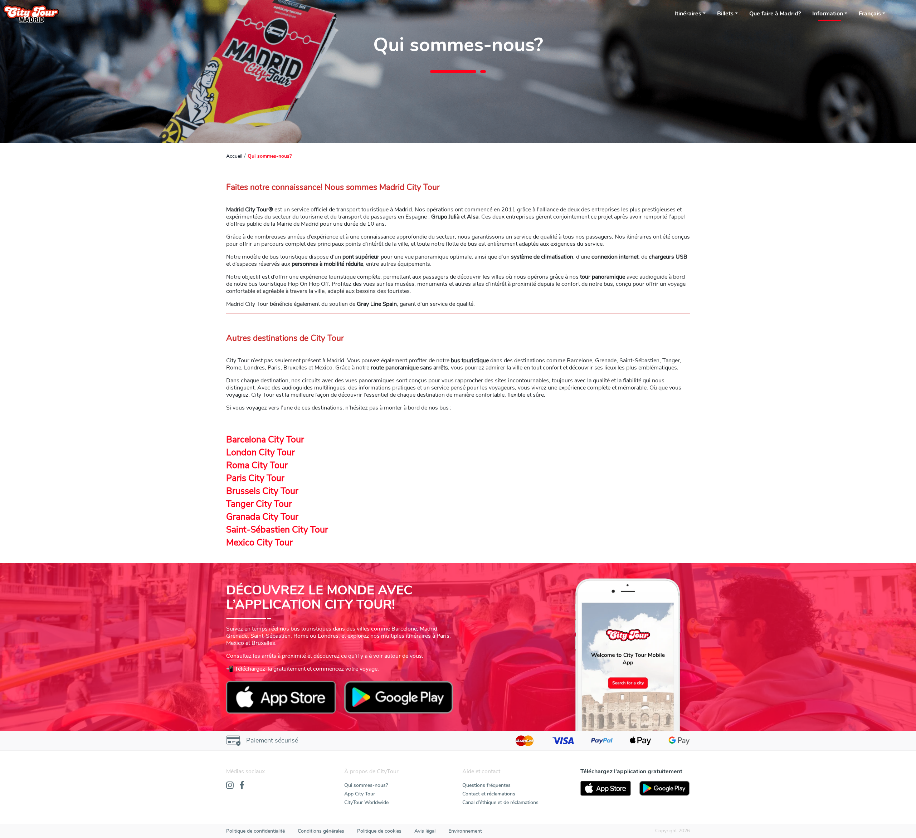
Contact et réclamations (488, 793)
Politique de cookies (379, 831)
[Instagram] (230, 786)
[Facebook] (241, 786)
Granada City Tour (262, 517)
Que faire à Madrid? (775, 14)
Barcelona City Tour (265, 439)
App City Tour (359, 793)
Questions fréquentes (486, 785)
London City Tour (260, 452)
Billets (725, 14)
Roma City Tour (257, 465)
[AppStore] (605, 788)
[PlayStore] (664, 788)
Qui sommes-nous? (366, 785)
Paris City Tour (255, 478)
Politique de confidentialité (255, 831)
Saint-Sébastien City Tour (277, 530)
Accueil (234, 156)
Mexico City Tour (259, 542)
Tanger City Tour (259, 504)
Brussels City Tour (262, 491)
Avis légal (424, 831)
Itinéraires (687, 14)
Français (870, 14)
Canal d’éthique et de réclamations (500, 802)
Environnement (465, 831)
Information (827, 14)
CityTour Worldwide (366, 802)
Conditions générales (321, 831)
